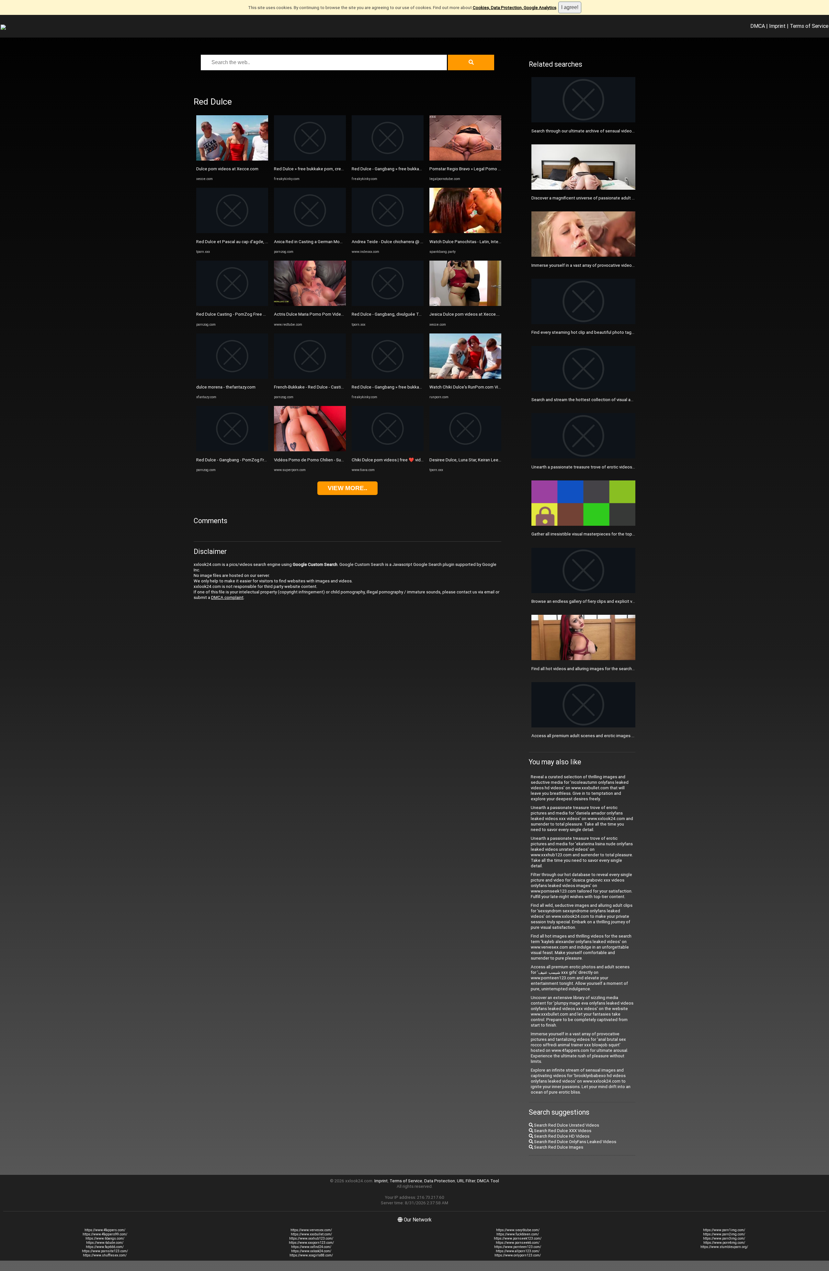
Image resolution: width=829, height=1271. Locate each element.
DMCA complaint (227, 597)
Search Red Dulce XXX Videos (562, 1130)
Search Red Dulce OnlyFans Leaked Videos (574, 1141)
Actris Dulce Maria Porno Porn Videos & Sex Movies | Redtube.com (338, 314)
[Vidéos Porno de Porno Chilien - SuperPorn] (310, 450)
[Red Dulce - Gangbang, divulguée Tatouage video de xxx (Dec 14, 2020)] (388, 304)
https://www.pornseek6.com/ (517, 1243)
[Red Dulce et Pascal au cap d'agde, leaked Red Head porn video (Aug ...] (232, 231)
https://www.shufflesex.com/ (105, 1255)
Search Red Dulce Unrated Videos (566, 1125)
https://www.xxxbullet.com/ (311, 1234)
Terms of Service (809, 26)
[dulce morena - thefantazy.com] (232, 377)
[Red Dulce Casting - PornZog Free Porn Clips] (232, 304)
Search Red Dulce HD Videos (561, 1136)
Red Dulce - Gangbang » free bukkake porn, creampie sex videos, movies (422, 169)
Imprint (777, 26)
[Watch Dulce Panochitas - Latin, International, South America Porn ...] (465, 231)
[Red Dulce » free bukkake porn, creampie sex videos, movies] (310, 159)
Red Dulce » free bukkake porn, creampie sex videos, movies (332, 169)
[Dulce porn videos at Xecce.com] (232, 159)
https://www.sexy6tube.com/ (517, 1230)
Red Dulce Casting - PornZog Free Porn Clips (239, 314)
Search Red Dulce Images (558, 1147)
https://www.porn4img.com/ (724, 1243)
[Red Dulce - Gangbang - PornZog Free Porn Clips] (232, 450)
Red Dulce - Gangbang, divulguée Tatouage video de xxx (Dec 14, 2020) (421, 314)
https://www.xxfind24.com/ (311, 1247)
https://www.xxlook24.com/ (311, 1251)
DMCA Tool (488, 1181)
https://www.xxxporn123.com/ (311, 1243)
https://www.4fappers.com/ (105, 1230)
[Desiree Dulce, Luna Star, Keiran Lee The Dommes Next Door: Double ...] (465, 450)
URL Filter (466, 1181)
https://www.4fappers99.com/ (105, 1234)
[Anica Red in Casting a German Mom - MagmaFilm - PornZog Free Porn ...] (310, 231)
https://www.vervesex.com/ (311, 1230)
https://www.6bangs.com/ (104, 1238)
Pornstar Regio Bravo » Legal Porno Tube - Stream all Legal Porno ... (494, 169)
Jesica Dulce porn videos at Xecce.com (467, 314)
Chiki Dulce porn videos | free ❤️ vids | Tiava (394, 460)
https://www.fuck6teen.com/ (517, 1234)
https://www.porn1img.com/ (724, 1230)
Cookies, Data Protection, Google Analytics (514, 7)
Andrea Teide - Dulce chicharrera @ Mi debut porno (401, 241)
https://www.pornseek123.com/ (517, 1238)
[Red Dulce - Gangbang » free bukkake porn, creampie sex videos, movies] (388, 159)
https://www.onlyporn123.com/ (517, 1255)
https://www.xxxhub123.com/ (311, 1238)
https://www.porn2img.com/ (724, 1234)
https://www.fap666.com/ (105, 1247)
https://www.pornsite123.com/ (105, 1251)
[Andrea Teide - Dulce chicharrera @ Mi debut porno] (388, 231)
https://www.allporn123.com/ (517, 1251)
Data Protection (439, 1181)
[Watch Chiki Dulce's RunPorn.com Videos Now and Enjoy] (465, 377)
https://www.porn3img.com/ (724, 1238)
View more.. (347, 488)
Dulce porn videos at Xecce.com (227, 169)
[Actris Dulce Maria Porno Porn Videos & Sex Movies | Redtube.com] (310, 304)
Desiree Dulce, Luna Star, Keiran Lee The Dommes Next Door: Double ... (497, 460)
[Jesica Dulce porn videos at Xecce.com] (465, 304)
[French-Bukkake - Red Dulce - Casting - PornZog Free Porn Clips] (310, 377)
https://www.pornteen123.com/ (517, 1247)
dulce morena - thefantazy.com (226, 387)
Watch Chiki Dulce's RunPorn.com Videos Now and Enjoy (483, 387)
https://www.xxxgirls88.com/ (311, 1255)
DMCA (757, 26)
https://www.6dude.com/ (104, 1243)
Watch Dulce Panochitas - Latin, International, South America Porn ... (494, 241)
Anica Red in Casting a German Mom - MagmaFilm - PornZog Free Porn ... (343, 241)
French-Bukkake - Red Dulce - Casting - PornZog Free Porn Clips (335, 387)
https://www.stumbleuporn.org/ (724, 1247)
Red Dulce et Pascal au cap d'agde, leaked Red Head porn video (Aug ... (265, 241)
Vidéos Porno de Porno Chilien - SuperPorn (315, 460)
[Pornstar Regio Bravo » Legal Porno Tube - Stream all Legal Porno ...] (465, 159)
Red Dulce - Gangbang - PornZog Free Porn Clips (243, 460)
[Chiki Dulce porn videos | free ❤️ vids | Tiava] (388, 450)
